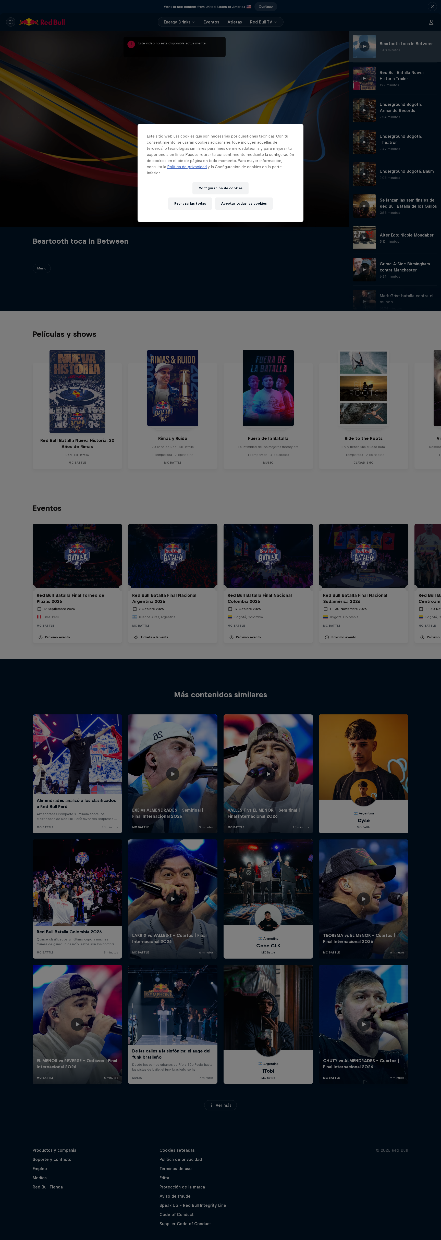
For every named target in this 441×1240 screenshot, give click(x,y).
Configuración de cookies (220, 188)
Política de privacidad (187, 167)
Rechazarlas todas (190, 203)
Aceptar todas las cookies (244, 203)
